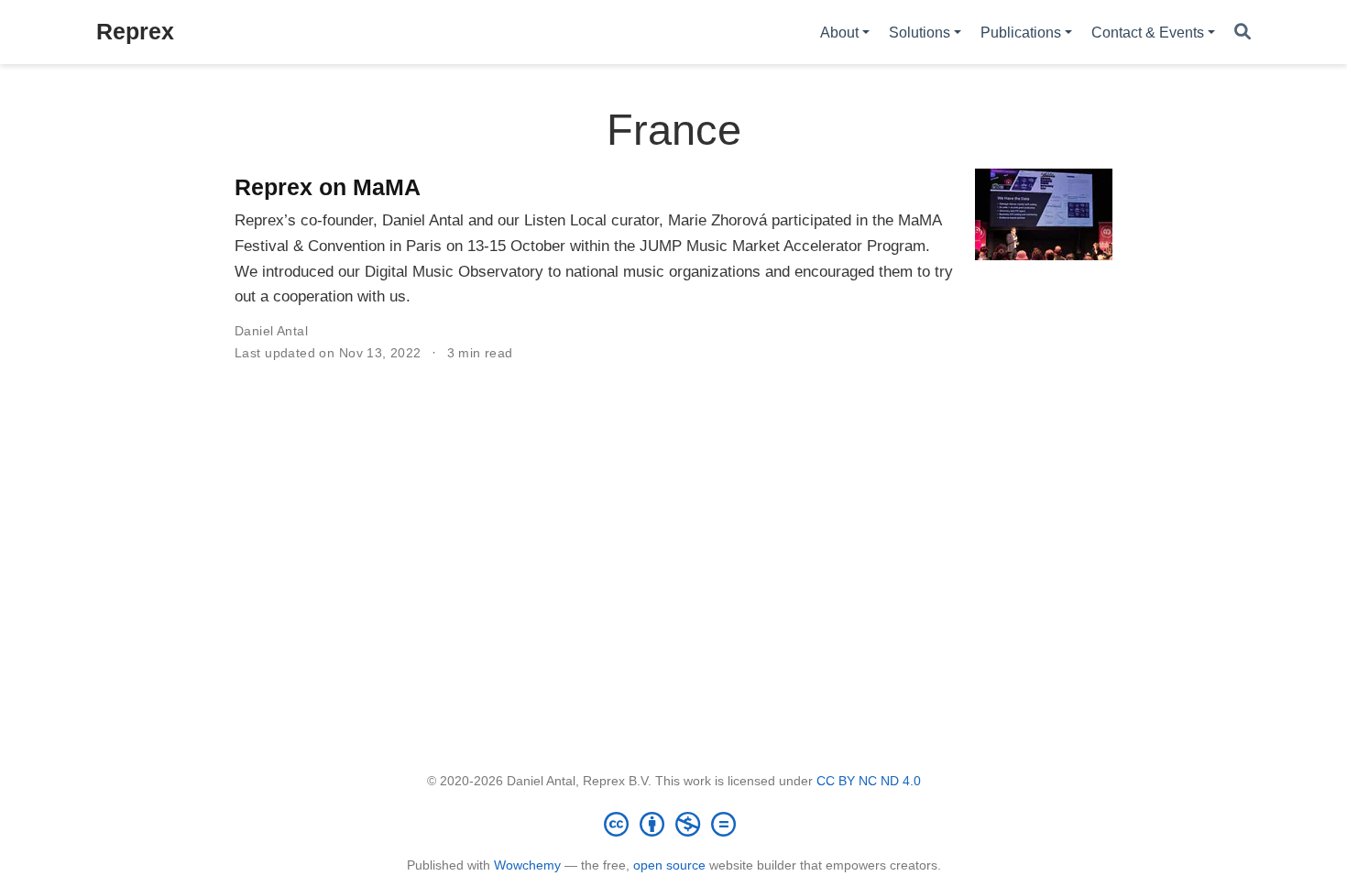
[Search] (1242, 32)
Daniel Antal (271, 330)
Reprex (135, 31)
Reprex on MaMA (328, 187)
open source (669, 865)
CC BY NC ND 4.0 (868, 780)
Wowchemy (527, 865)
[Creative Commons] (673, 824)
